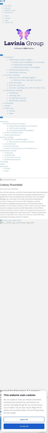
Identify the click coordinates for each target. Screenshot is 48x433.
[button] (1, 1)
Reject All (24, 419)
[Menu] (1, 4)
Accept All (24, 426)
